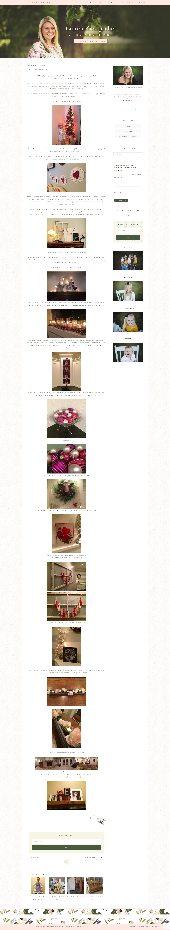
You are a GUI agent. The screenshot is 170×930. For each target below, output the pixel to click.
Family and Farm (128, 131)
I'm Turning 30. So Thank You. (57, 898)
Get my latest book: (91, 41)
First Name (117, 185)
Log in (82, 926)
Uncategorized (33, 69)
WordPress (76, 926)
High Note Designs (153, 926)
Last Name (117, 192)
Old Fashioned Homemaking (128, 136)
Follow (128, 215)
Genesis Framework (66, 926)
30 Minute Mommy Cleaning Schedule (38, 898)
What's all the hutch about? (94, 898)
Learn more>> (128, 90)
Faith (128, 126)
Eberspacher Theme (52, 926)
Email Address (119, 177)
